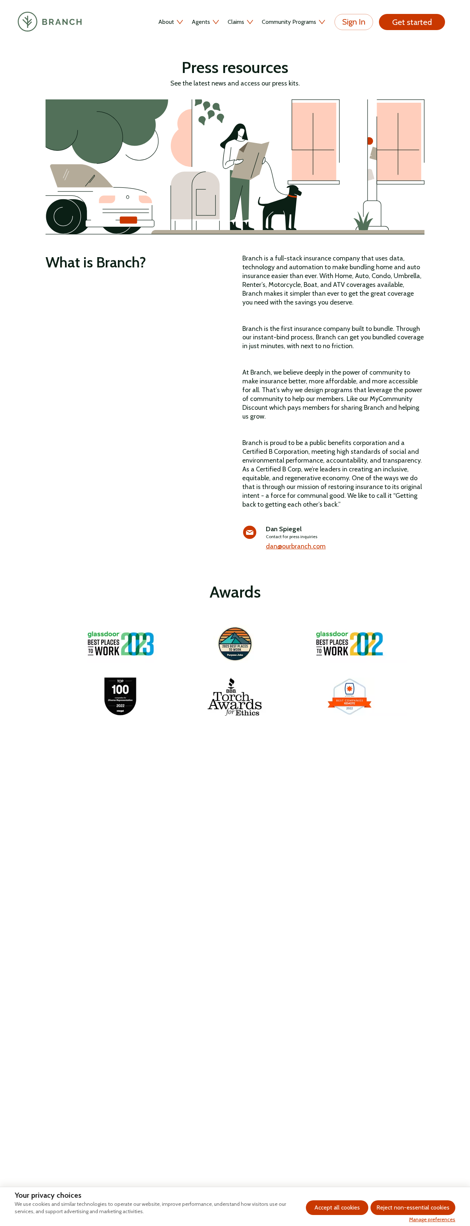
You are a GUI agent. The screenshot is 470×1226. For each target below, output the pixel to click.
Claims (236, 21)
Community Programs (289, 21)
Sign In (353, 22)
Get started (412, 22)
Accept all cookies (337, 1207)
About (166, 21)
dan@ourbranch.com (296, 546)
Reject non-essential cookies (412, 1207)
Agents (201, 21)
